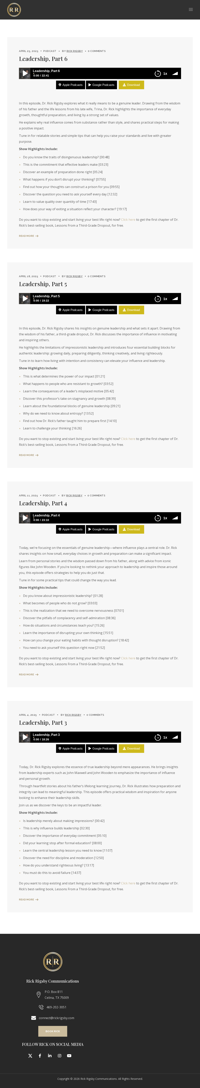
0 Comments (97, 51)
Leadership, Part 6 (43, 58)
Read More (26, 235)
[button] (52, 1031)
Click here (128, 219)
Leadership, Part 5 (43, 284)
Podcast (49, 51)
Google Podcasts (103, 84)
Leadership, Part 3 (43, 722)
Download (133, 84)
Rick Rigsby (75, 51)
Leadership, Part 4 (43, 503)
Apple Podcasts (72, 84)
